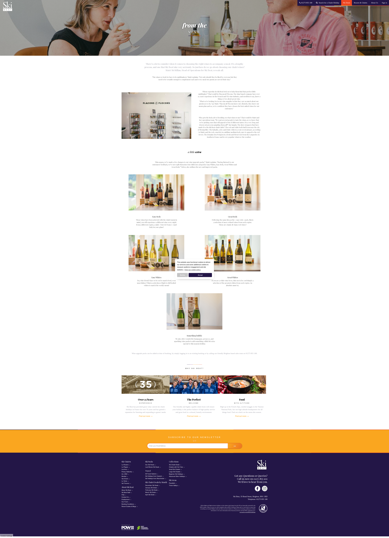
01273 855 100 (306, 3)
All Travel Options (151, 474)
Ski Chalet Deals (174, 464)
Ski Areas (172, 480)
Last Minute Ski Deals (152, 467)
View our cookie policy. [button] (192, 270)
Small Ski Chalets (174, 469)
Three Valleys (173, 485)
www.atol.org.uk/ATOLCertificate (247, 512)
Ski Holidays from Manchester (154, 478)
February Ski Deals (151, 490)
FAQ (123, 495)
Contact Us (125, 497)
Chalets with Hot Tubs (176, 467)
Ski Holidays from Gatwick (153, 476)
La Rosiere (125, 464)
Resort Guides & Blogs (129, 506)
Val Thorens (125, 483)
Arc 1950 (124, 474)
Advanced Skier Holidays (177, 476)
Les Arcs (124, 469)
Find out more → (145, 416)
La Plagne (125, 467)
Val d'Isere (125, 478)
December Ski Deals (151, 485)
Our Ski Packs (149, 464)
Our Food (125, 502)
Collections (173, 461)
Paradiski (172, 483)
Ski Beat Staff (126, 492)
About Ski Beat (126, 490)
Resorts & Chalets (360, 3)
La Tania (124, 481)
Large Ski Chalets (174, 471)
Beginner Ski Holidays (176, 474)
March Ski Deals (150, 492)
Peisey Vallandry (127, 471)
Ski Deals (346, 3)
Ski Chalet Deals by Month (156, 482)
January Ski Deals (151, 487)
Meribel (124, 476)
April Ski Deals (149, 494)
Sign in (384, 3)
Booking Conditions (128, 504)
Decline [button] (182, 275)
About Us (374, 3)
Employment (126, 499)
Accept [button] (200, 275)
